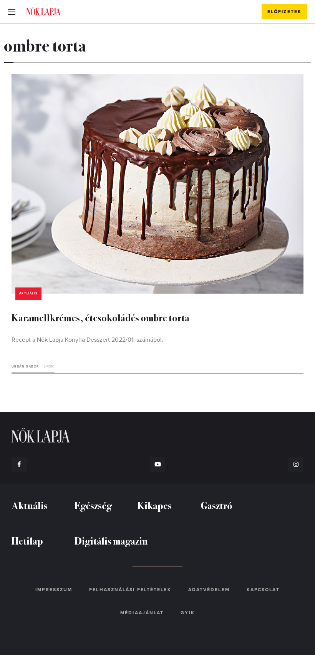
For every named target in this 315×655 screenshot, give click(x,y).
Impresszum (53, 589)
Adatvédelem (209, 589)
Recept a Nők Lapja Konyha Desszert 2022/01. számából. (87, 340)
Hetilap (27, 540)
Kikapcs (155, 505)
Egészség (93, 505)
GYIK (187, 612)
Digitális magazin (111, 540)
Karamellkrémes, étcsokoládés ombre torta (100, 317)
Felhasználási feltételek (130, 589)
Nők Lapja (43, 11)
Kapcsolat (263, 589)
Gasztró (216, 505)
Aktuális (28, 293)
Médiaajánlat (142, 612)
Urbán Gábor (25, 366)
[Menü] (11, 11)
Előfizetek (284, 11)
